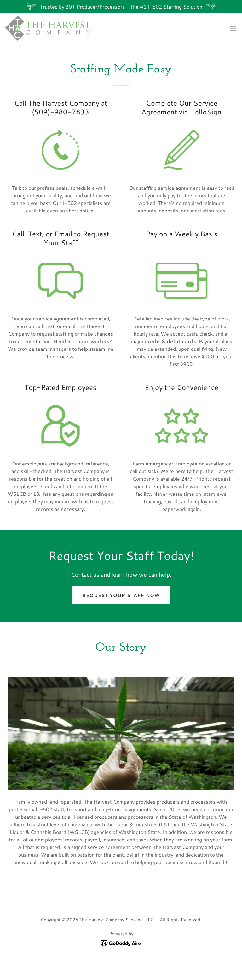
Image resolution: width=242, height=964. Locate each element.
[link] (47, 28)
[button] (233, 28)
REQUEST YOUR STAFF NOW (121, 595)
